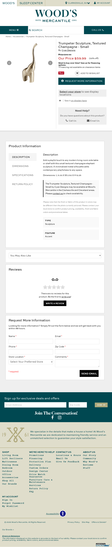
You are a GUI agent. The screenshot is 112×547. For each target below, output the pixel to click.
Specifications (22, 175)
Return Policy (22, 184)
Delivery (35, 465)
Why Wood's (90, 461)
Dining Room (10, 465)
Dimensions (20, 166)
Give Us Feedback (67, 461)
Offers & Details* (99, 522)
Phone (13, 346)
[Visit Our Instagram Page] (59, 417)
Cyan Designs (68, 50)
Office (6, 474)
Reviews (88, 465)
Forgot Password (13, 503)
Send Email (89, 373)
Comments (61, 357)
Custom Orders (38, 468)
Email (58, 336)
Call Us (72, 120)
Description (21, 157)
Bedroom (7, 468)
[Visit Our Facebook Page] (52, 417)
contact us (58, 193)
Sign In (7, 500)
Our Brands (9, 484)
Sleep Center (31, 3)
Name (12, 336)
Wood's (8, 3)
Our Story (89, 455)
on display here (79, 100)
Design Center (38, 471)
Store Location (17, 357)
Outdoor (7, 471)
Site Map (86, 522)
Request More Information (83, 81)
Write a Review (55, 303)
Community (89, 458)
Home (8, 36)
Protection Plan (40, 461)
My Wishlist (10, 506)
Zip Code (60, 346)
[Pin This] (61, 73)
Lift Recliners (12, 458)
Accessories (18, 36)
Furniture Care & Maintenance (40, 481)
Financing (35, 458)
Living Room (10, 455)
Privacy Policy (74, 522)
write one (66, 296)
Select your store (70, 91)
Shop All (8, 480)
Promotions (36, 455)
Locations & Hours (68, 455)
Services (35, 485)
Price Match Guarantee (37, 475)
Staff (86, 468)
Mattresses (9, 461)
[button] (50, 63)
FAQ (31, 491)
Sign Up (101, 405)
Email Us (94, 120)
